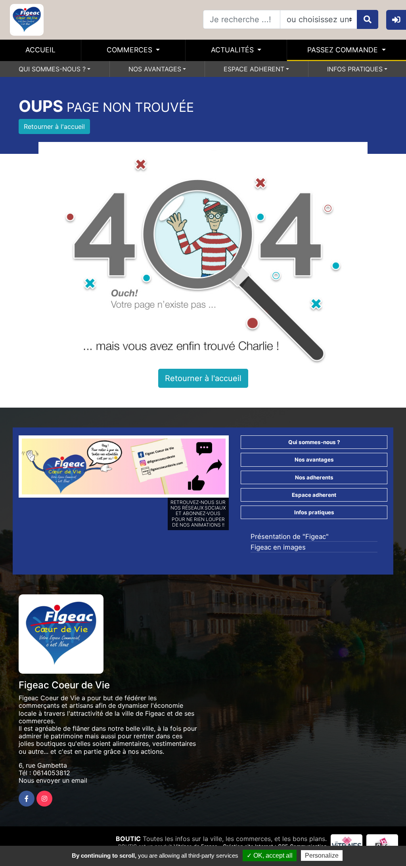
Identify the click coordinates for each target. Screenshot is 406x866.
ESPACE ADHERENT (254, 69)
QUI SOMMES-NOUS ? (52, 69)
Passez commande (343, 50)
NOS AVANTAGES (154, 69)
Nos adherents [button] (314, 477)
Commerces (130, 50)
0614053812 (51, 773)
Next (237, 468)
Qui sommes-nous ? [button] (314, 442)
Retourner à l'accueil (54, 126)
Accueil (40, 50)
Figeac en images (278, 547)
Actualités (233, 50)
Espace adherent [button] (314, 495)
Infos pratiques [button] (314, 512)
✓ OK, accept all (270, 855)
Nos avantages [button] (314, 459)
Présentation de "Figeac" (290, 536)
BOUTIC (128, 839)
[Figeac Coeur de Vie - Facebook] (26, 799)
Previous (10, 468)
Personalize (322, 855)
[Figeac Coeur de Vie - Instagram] (44, 799)
